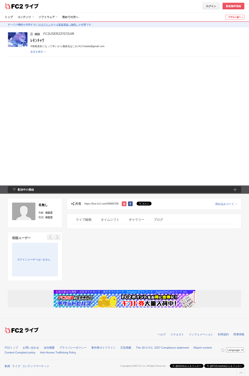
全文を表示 (36, 51)
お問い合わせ (31, 347)
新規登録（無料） (68, 24)
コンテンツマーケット (35, 366)
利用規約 (223, 334)
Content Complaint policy (20, 352)
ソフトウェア (47, 16)
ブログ (158, 219)
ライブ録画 (83, 219)
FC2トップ (11, 347)
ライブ (16, 366)
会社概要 (49, 347)
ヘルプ (162, 334)
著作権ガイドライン (103, 347)
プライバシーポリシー (73, 347)
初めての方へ (70, 16)
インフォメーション (201, 334)
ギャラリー (136, 219)
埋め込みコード (224, 204)
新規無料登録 (233, 6)
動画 (7, 366)
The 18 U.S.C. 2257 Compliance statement (162, 347)
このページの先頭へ (241, 372)
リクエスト (177, 334)
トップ (9, 16)
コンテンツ (24, 16)
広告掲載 (125, 347)
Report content (203, 347)
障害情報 (238, 334)
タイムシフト (110, 219)
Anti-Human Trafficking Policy (58, 352)
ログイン (211, 6)
